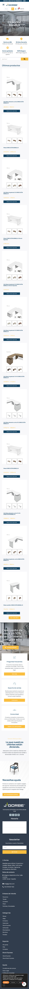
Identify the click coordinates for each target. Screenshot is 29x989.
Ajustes (20, 982)
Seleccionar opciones (12, 111)
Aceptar (6, 982)
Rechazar (13, 982)
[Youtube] (18, 815)
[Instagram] (13, 815)
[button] (3, 4)
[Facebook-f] (10, 815)
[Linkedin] (16, 815)
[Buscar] (12, 9)
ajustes (20, 979)
